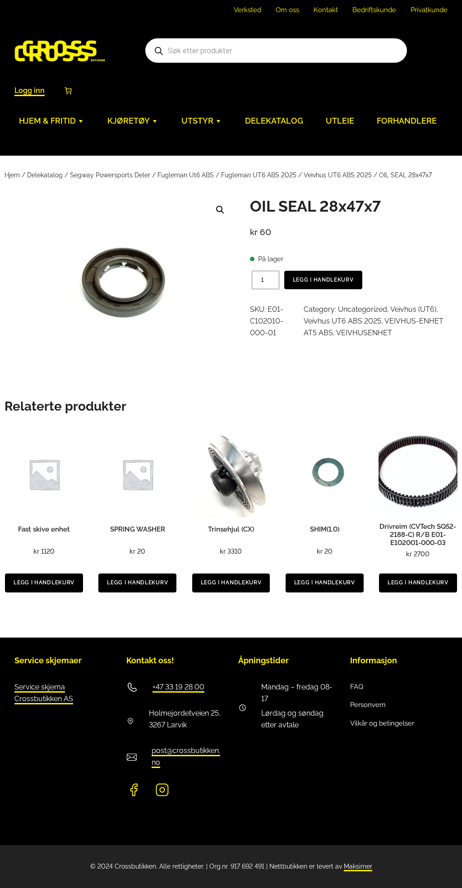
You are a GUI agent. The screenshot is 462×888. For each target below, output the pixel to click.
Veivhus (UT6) (413, 309)
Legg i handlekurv (323, 280)
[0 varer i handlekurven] (68, 91)
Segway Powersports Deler (110, 175)
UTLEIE (340, 120)
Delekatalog (45, 175)
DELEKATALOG (274, 120)
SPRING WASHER (137, 529)
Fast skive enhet (44, 529)
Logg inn (29, 90)
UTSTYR (197, 120)
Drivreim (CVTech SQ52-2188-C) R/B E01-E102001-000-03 (417, 535)
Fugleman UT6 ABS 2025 (258, 175)
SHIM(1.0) (324, 529)
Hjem (12, 175)
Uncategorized (362, 309)
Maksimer (358, 866)
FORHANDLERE (407, 120)
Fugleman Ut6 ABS (185, 175)
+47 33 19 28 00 (178, 687)
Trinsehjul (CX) (231, 529)
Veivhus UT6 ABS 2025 (338, 175)
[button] (220, 210)
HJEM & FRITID (47, 120)
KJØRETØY (128, 120)
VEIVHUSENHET (364, 332)
